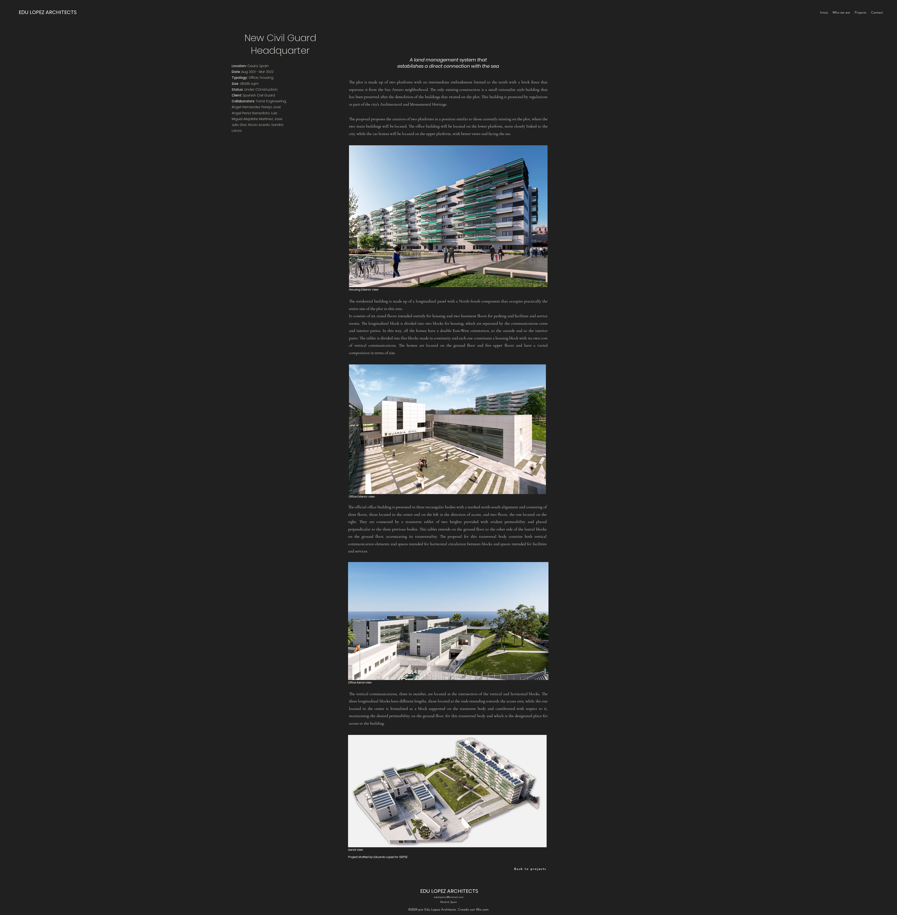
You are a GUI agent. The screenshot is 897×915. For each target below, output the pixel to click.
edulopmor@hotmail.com (448, 897)
